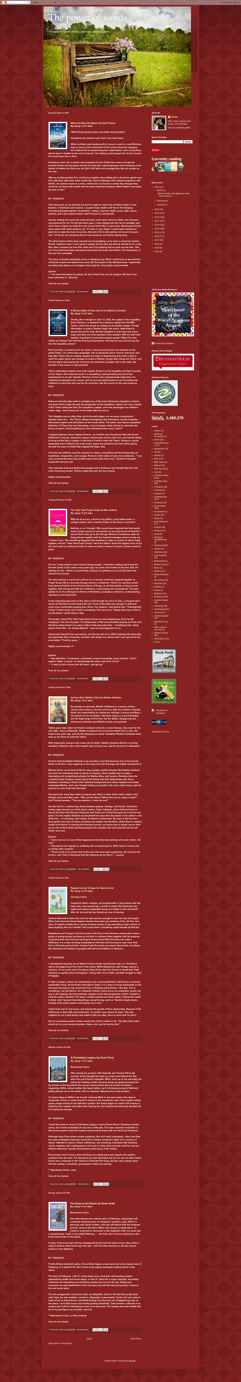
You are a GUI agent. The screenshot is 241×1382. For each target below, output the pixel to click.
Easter (157, 518)
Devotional (159, 511)
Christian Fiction (161, 475)
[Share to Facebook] (103, 291)
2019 (157, 213)
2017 (157, 221)
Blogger (132, 1361)
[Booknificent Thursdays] (161, 713)
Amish (157, 440)
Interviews (158, 552)
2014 (157, 232)
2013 (157, 236)
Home (89, 1339)
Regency (158, 593)
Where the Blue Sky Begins (84, 123)
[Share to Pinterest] (106, 291)
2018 (157, 217)
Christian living (160, 481)
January (161, 205)
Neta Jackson (110, 510)
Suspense (158, 606)
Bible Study (159, 462)
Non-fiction (159, 580)
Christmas (158, 487)
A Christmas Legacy (83, 1057)
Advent (157, 431)
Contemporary (160, 497)
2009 (157, 248)
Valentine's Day (161, 621)
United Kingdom (161, 616)
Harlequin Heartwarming (160, 538)
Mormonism (159, 561)
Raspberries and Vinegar (83, 888)
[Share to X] (100, 291)
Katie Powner (108, 123)
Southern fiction (161, 600)
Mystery (157, 571)
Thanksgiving (160, 609)
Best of (157, 459)
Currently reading (166, 159)
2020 (157, 209)
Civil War (158, 490)
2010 (157, 244)
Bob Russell (159, 469)
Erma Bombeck (161, 521)
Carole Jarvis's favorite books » (180, 175)
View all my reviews (58, 283)
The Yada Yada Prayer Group (85, 510)
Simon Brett (108, 1203)
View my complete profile (179, 128)
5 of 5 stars (87, 126)
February (161, 201)
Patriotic (157, 587)
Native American (161, 574)
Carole (174, 117)
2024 (157, 187)
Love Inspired (160, 555)
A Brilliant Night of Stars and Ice (87, 310)
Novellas (158, 583)
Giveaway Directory (160, 732)
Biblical (157, 465)
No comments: (83, 291)
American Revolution (159, 435)
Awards (157, 455)
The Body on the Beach (83, 1203)
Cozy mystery (160, 506)
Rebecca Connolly (116, 310)
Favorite (157, 527)
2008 (157, 251)
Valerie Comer (107, 888)
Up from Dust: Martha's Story (85, 697)
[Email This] (94, 291)
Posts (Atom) (66, 1343)
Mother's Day (160, 564)
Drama (157, 515)
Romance (158, 597)
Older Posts (136, 1339)
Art (155, 452)
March (160, 190)
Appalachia (159, 449)
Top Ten (157, 612)
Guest (156, 534)
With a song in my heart (160, 628)
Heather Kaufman (112, 697)
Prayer (157, 590)
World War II (159, 639)
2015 (157, 228)
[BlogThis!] (97, 291)
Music (156, 568)
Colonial (158, 493)
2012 (157, 240)
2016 (157, 225)
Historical (158, 545)
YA (155, 642)
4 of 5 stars (87, 891)
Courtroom (159, 502)
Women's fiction (161, 633)
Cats (156, 472)
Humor (157, 549)
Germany (158, 530)
